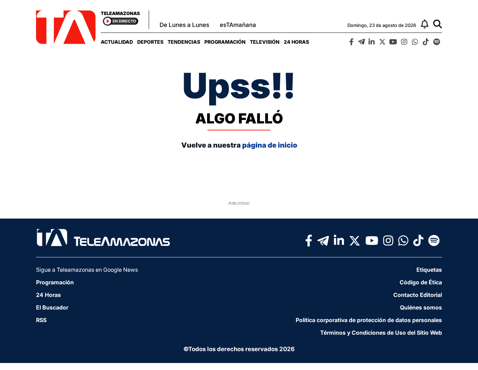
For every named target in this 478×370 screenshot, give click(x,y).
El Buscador (52, 307)
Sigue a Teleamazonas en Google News (87, 269)
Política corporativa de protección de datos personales (369, 319)
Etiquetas (429, 269)
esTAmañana (238, 24)
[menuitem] (117, 42)
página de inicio (269, 145)
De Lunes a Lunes (184, 24)
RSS (41, 319)
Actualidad (117, 42)
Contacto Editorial (417, 294)
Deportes (150, 42)
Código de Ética (421, 282)
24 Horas (296, 42)
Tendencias (184, 42)
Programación (225, 42)
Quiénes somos (421, 307)
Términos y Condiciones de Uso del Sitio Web (381, 332)
